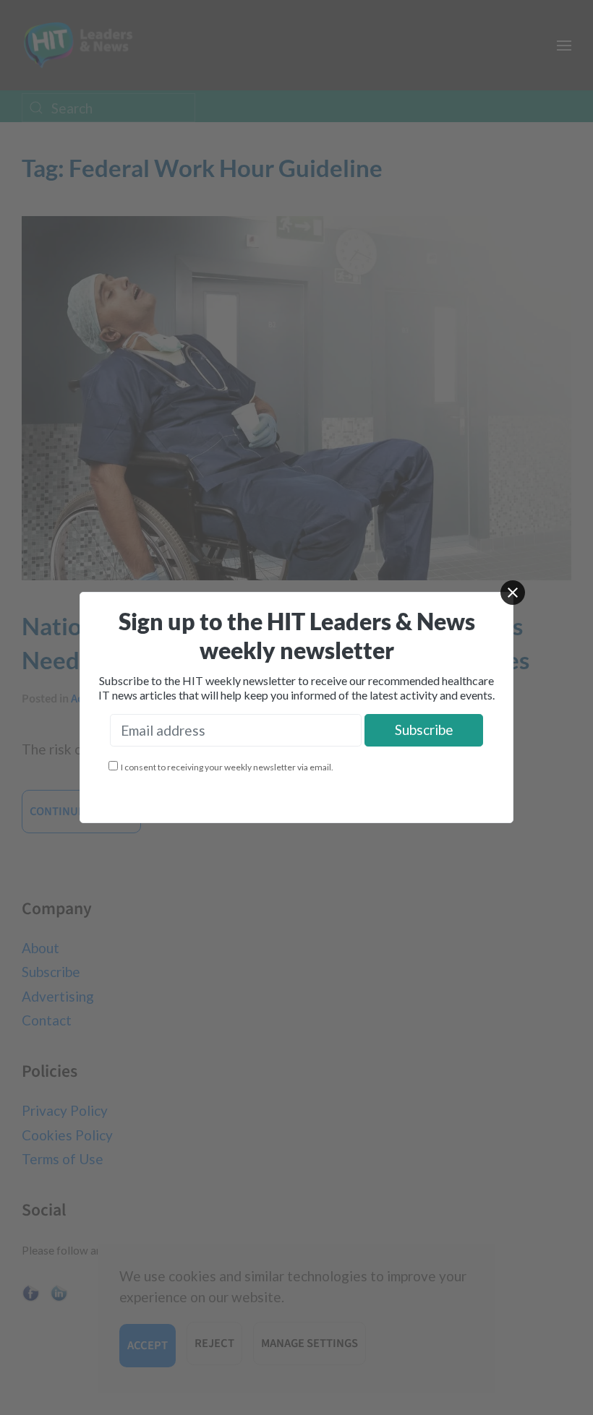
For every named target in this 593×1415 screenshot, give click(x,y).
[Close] (512, 592)
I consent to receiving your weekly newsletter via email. (227, 767)
